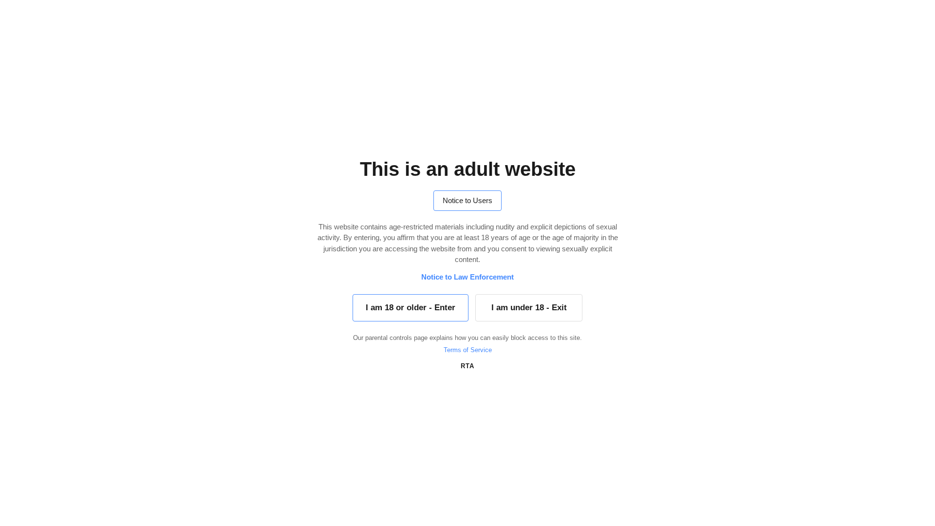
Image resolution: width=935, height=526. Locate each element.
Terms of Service (468, 350)
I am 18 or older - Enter (410, 307)
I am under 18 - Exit (529, 307)
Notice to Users (467, 200)
